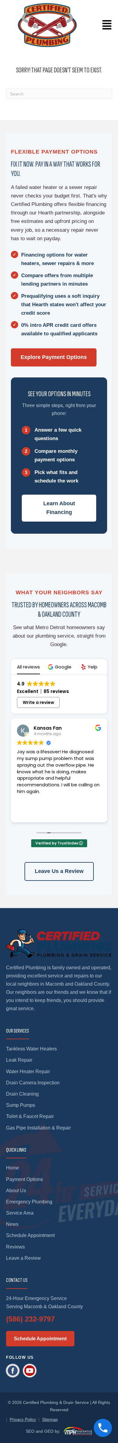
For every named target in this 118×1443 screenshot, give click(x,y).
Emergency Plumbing (29, 1201)
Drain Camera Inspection (33, 1082)
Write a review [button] (38, 702)
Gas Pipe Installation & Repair (38, 1127)
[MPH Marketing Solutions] (78, 1431)
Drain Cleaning (22, 1093)
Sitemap (50, 1419)
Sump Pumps (20, 1105)
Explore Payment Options (54, 357)
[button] (60, 667)
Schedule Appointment (30, 1235)
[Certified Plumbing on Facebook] (12, 1370)
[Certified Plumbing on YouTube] (29, 1370)
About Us (16, 1190)
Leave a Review (23, 1258)
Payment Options (24, 1179)
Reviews (15, 1246)
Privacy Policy (23, 1419)
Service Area (20, 1213)
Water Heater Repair (28, 1071)
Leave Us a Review (59, 871)
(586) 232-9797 (30, 1319)
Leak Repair (19, 1060)
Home (12, 1167)
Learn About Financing (59, 508)
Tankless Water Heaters (31, 1048)
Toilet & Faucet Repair (30, 1116)
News (12, 1224)
